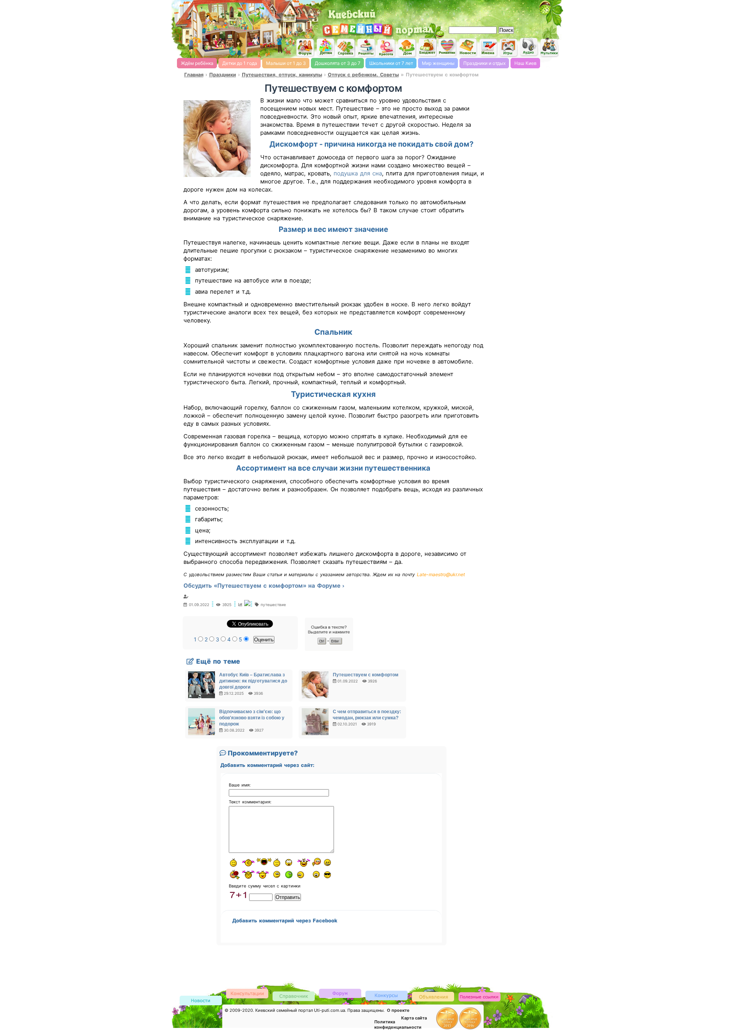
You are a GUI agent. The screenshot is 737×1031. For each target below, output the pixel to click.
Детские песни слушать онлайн (529, 47)
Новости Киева (201, 1001)
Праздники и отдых (484, 63)
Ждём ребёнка (197, 63)
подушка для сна (356, 173)
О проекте (398, 1010)
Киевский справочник (294, 996)
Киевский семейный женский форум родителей (305, 48)
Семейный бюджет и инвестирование (427, 47)
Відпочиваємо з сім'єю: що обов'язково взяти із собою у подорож (251, 718)
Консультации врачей (247, 993)
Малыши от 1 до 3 (286, 63)
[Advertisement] (472, 11)
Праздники (222, 75)
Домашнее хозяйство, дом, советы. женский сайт (406, 48)
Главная (193, 75)
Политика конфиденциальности (397, 1024)
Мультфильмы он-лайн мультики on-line (549, 47)
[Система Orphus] (329, 649)
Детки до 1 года (239, 63)
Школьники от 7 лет (391, 63)
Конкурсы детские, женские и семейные (386, 995)
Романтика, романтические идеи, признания (447, 47)
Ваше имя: (240, 785)
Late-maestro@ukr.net (441, 574)
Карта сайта (414, 1018)
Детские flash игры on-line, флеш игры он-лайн (508, 47)
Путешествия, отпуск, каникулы (282, 75)
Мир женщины (438, 63)
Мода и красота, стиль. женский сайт (386, 48)
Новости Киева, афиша (468, 47)
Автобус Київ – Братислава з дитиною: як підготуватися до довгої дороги (253, 681)
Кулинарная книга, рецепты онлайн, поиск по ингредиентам (366, 48)
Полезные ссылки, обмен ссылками (479, 997)
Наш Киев (525, 63)
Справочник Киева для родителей (345, 48)
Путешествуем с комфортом (365, 674)
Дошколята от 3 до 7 (337, 63)
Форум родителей (340, 993)
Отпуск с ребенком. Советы (363, 75)
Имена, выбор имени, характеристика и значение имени (488, 48)
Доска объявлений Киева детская (433, 996)
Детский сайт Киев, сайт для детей (325, 47)
